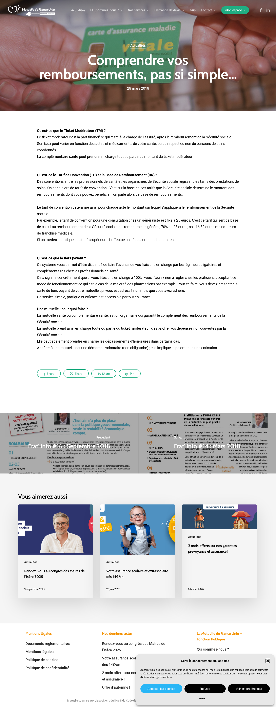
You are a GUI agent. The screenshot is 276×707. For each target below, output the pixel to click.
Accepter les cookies (161, 688)
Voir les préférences (249, 688)
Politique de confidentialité (47, 668)
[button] (268, 661)
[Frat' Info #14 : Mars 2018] (207, 443)
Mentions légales (39, 652)
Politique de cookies (41, 660)
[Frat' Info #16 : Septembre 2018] (69, 443)
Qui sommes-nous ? (213, 649)
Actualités (138, 45)
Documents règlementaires (47, 643)
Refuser (205, 688)
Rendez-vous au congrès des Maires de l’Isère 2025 (133, 646)
